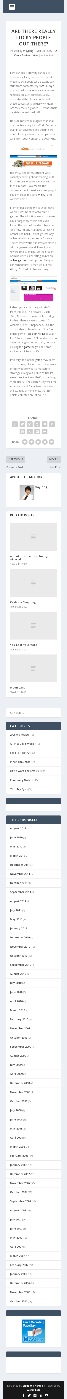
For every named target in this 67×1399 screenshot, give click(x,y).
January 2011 (18, 928)
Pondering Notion (21, 780)
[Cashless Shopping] (33, 583)
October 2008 (18, 1101)
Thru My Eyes (19, 789)
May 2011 (16, 919)
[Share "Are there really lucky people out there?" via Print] (44, 431)
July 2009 (16, 1064)
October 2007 (18, 1192)
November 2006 (20, 1292)
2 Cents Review (19, 734)
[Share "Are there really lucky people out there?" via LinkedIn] (52, 424)
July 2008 (16, 1110)
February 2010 (19, 1019)
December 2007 (20, 1174)
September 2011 (20, 892)
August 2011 (18, 901)
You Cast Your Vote (23, 645)
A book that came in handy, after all (29, 557)
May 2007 (16, 1237)
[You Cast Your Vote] (33, 626)
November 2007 (20, 1183)
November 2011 (20, 874)
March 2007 (17, 1256)
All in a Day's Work (22, 743)
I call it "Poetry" (20, 752)
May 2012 (16, 846)
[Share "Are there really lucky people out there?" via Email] (37, 431)
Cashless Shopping (23, 602)
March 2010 (17, 1010)
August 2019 (18, 828)
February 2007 (19, 1265)
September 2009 (20, 1046)
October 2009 (18, 1037)
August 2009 (18, 1055)
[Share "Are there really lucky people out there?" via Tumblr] (37, 424)
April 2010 (16, 1001)
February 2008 (19, 1155)
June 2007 (16, 1228)
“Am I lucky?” (46, 86)
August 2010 (18, 974)
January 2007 (18, 1274)
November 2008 (20, 1092)
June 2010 (16, 992)
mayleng (28, 50)
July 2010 (16, 983)
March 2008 (17, 1146)
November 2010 (20, 946)
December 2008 (20, 1083)
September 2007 (20, 1201)
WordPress (33, 1389)
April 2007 (16, 1246)
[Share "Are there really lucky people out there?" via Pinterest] (44, 424)
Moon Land (17, 687)
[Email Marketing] (33, 1341)
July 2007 (16, 1219)
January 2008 (18, 1165)
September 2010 (20, 964)
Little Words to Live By (24, 771)
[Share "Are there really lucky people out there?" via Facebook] (15, 424)
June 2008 (16, 1119)
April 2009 (16, 1074)
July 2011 (16, 910)
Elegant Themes (33, 1385)
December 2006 (20, 1283)
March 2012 (17, 855)
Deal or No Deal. (38, 333)
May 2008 (16, 1128)
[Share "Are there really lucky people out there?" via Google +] (30, 424)
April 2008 (16, 1137)
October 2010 (18, 955)
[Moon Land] (33, 668)
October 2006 (18, 1301)
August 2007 (18, 1210)
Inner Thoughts (20, 762)
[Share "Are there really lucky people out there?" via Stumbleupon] (30, 431)
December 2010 (20, 937)
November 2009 (20, 1028)
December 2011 (20, 864)
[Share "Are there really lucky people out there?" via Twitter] (22, 424)
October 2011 (18, 883)
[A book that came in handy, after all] (33, 537)
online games (18, 260)
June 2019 (16, 837)
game (27, 347)
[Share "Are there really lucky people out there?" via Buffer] (22, 431)
